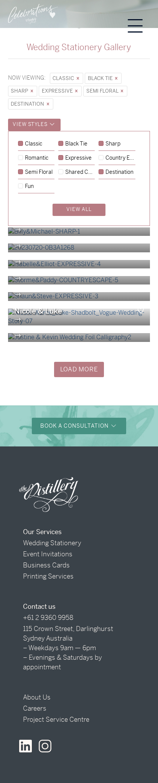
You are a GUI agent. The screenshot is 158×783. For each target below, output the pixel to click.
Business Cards (46, 565)
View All (78, 209)
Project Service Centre (56, 719)
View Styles (31, 124)
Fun (29, 186)
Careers (34, 708)
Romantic (36, 158)
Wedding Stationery (52, 543)
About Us (37, 697)
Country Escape (120, 158)
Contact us (39, 606)
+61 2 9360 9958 (48, 617)
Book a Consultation (75, 425)
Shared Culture (80, 172)
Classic (64, 78)
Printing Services (48, 576)
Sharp (20, 91)
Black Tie (101, 78)
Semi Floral (102, 91)
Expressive (58, 91)
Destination (28, 104)
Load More (79, 369)
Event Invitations (47, 554)
